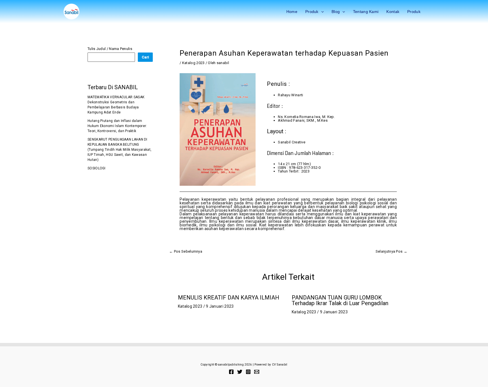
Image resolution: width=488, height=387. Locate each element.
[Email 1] (256, 371)
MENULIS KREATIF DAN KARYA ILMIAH (228, 297)
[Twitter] (239, 371)
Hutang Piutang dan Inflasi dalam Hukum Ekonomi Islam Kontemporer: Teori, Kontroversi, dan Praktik (117, 126)
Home (291, 11)
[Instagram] (248, 371)
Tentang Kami (366, 11)
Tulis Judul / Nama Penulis (110, 49)
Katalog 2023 (193, 63)
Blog (336, 11)
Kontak (392, 11)
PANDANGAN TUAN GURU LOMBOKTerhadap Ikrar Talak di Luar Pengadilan (340, 300)
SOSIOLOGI (97, 168)
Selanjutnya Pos (391, 251)
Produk (312, 11)
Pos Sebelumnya (185, 251)
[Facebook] (231, 371)
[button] (321, 11)
